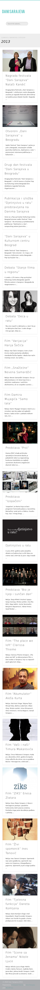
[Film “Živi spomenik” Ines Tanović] (20, 829)
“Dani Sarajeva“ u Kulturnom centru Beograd (17, 241)
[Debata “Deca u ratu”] (20, 301)
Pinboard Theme (17, 985)
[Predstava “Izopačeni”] (20, 482)
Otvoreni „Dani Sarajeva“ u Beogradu (16, 135)
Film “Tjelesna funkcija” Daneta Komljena (18, 904)
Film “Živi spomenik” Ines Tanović (17, 849)
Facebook (17, 29)
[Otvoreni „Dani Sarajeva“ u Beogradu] (20, 116)
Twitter (22, 29)
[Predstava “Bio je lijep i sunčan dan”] (20, 575)
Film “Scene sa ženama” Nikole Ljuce (17, 957)
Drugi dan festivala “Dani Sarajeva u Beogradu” (18, 169)
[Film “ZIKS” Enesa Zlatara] (20, 778)
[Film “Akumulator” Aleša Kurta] (20, 679)
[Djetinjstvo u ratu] (20, 530)
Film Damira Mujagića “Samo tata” (16, 399)
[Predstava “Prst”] (20, 433)
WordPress (9, 988)
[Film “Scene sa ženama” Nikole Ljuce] (20, 937)
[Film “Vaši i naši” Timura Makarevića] (20, 730)
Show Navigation (32, 20)
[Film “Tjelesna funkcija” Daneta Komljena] (20, 885)
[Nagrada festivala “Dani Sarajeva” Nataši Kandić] (20, 61)
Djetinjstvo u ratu (18, 545)
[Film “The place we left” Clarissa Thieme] (20, 626)
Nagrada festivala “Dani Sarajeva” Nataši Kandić (18, 80)
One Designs (30, 985)
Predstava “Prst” (17, 447)
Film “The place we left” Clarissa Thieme (19, 645)
